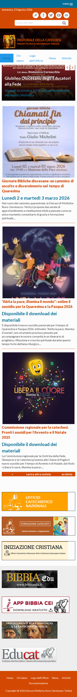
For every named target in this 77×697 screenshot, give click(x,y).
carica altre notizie (38, 474)
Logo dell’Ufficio (36, 58)
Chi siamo (20, 58)
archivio (67, 474)
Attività (66, 58)
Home (7, 58)
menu (66, 3)
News (52, 58)
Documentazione (38, 683)
